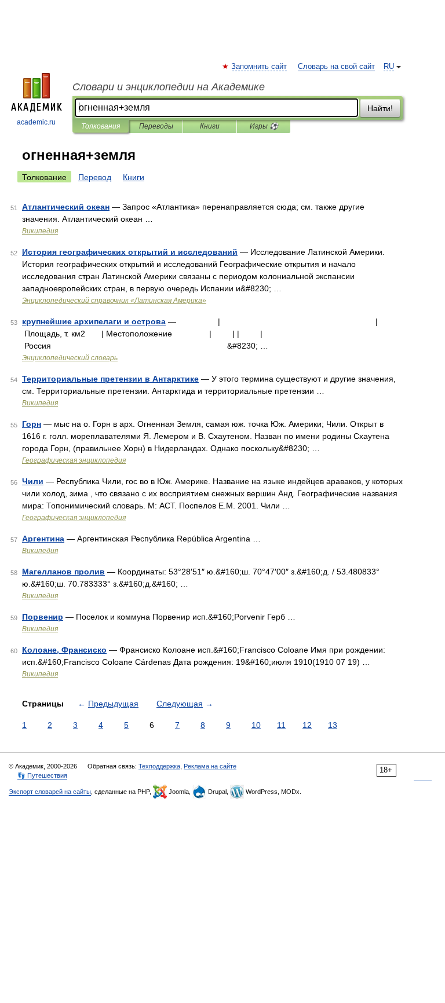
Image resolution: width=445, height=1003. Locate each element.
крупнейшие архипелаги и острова (94, 321)
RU (389, 67)
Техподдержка (159, 766)
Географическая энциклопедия (74, 460)
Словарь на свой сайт (336, 67)
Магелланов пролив (63, 571)
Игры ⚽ (264, 126)
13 (332, 725)
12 (307, 725)
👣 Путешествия (42, 775)
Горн (31, 424)
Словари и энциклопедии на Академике (168, 87)
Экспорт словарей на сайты (50, 791)
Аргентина (43, 538)
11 (281, 725)
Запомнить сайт (259, 67)
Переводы (156, 126)
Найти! (380, 108)
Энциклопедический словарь (70, 358)
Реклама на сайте (210, 766)
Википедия (40, 231)
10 (256, 725)
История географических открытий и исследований (130, 252)
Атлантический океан (66, 206)
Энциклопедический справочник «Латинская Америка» (114, 300)
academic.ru (36, 122)
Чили (32, 481)
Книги (210, 126)
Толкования (100, 126)
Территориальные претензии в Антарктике (110, 378)
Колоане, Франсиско (64, 649)
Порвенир (42, 616)
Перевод (94, 177)
